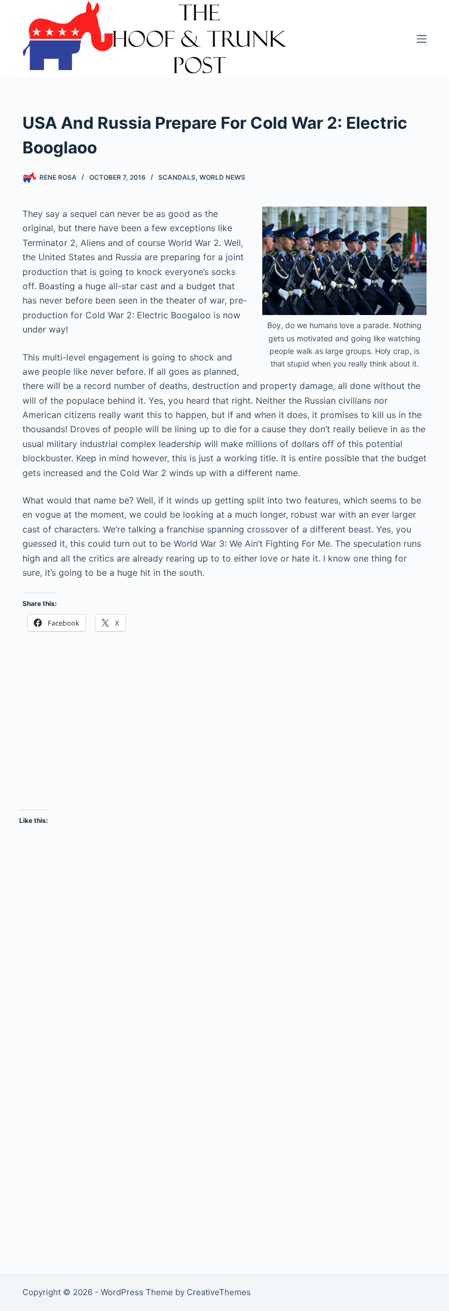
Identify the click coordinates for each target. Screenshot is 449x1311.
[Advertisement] (224, 720)
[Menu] (422, 39)
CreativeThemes (219, 1292)
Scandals (176, 177)
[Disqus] (224, 1077)
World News (222, 177)
